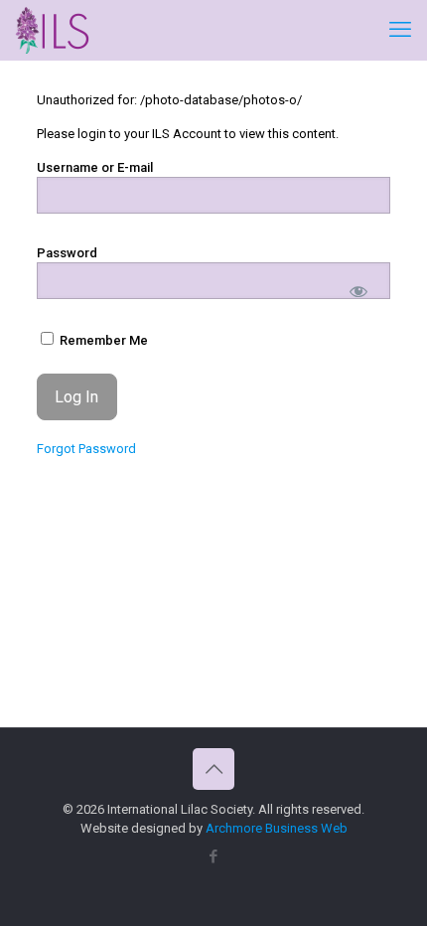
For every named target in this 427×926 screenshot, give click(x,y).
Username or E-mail (95, 167)
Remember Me (102, 340)
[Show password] (359, 290)
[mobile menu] (400, 30)
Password (67, 252)
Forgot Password (86, 448)
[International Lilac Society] (52, 30)
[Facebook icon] (214, 856)
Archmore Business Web (277, 828)
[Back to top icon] (213, 769)
